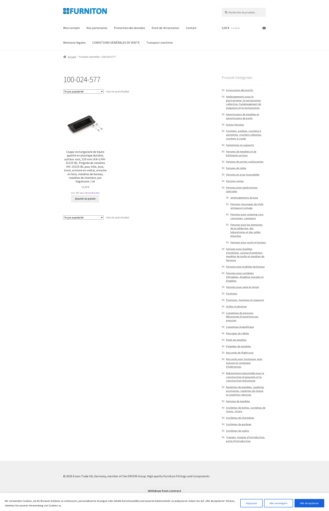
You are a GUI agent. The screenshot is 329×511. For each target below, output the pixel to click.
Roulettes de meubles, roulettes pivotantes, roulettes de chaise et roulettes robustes (245, 390)
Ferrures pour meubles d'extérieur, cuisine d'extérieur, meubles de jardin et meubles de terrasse (245, 254)
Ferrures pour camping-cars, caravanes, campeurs (247, 216)
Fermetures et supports (240, 145)
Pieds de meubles (236, 340)
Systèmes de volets (237, 430)
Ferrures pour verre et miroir (242, 287)
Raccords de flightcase (239, 352)
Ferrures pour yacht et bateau (248, 242)
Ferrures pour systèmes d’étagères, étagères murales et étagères (245, 276)
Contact (191, 28)
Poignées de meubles (238, 346)
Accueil (72, 57)
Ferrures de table (236, 168)
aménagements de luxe (244, 197)
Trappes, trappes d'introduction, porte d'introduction (245, 439)
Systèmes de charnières (240, 418)
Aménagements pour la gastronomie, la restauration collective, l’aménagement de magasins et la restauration (243, 102)
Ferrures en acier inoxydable (242, 174)
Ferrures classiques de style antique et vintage (246, 206)
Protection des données (129, 28)
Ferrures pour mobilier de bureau (245, 266)
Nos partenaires (96, 28)
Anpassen (251, 503)
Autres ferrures (235, 124)
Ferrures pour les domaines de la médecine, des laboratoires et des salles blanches (246, 230)
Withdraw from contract (164, 491)
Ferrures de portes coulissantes (245, 161)
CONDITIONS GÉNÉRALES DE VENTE (116, 42)
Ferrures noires (235, 181)
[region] (164, 502)
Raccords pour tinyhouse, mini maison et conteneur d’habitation (244, 362)
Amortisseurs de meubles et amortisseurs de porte (242, 116)
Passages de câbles (237, 333)
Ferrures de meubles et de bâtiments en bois (241, 153)
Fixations (231, 293)
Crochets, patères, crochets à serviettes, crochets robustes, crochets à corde (244, 134)
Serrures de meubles (238, 401)
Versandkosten (92, 192)
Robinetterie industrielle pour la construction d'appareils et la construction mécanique (245, 377)
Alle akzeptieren (309, 503)
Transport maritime (159, 42)
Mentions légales (74, 42)
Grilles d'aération (236, 306)
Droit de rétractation (165, 28)
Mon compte (71, 28)
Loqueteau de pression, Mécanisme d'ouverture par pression (242, 316)
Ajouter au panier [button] (85, 198)
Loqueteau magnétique (240, 327)
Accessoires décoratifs (239, 90)
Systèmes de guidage (238, 424)
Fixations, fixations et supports (245, 300)
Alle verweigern (278, 503)
